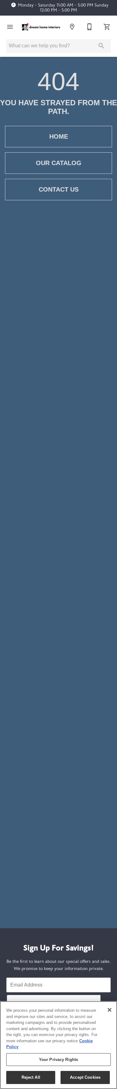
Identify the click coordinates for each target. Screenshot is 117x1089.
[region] (58, 1045)
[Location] (72, 26)
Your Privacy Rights (58, 1059)
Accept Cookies (85, 1077)
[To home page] (41, 26)
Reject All (31, 1077)
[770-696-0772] (89, 26)
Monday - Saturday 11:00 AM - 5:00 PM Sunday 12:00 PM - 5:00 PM (63, 7)
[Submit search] (101, 45)
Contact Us (59, 189)
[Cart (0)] (107, 26)
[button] (9, 26)
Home (58, 136)
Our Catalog (58, 162)
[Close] (109, 1010)
